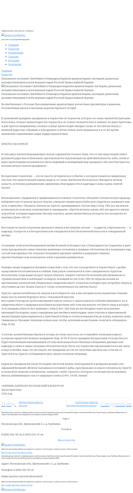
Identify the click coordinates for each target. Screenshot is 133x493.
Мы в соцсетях (66, 440)
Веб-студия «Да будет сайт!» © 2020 (16, 452)
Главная (6, 70)
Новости (6, 74)
